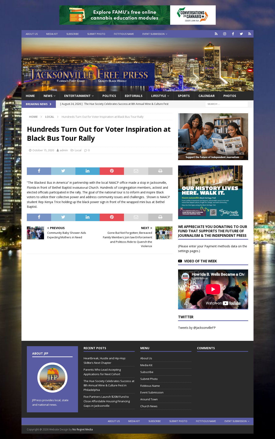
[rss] (250, 34)
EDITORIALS (133, 96)
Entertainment (77, 96)
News (48, 96)
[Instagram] (224, 34)
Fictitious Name (124, 33)
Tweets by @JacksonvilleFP (197, 328)
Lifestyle (158, 96)
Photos (229, 96)
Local (78, 150)
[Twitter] (241, 34)
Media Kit (52, 33)
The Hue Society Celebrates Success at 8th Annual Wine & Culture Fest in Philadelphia (109, 385)
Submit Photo (96, 33)
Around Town (149, 399)
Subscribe (72, 33)
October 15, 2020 (43, 150)
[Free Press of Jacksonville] (137, 89)
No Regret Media (82, 429)
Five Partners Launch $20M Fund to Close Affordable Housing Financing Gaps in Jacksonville (107, 401)
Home (30, 96)
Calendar (207, 96)
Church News (148, 406)
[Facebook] (233, 34)
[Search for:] (226, 104)
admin (64, 150)
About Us (32, 33)
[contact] (216, 34)
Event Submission (153, 33)
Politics (109, 96)
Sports (184, 96)
